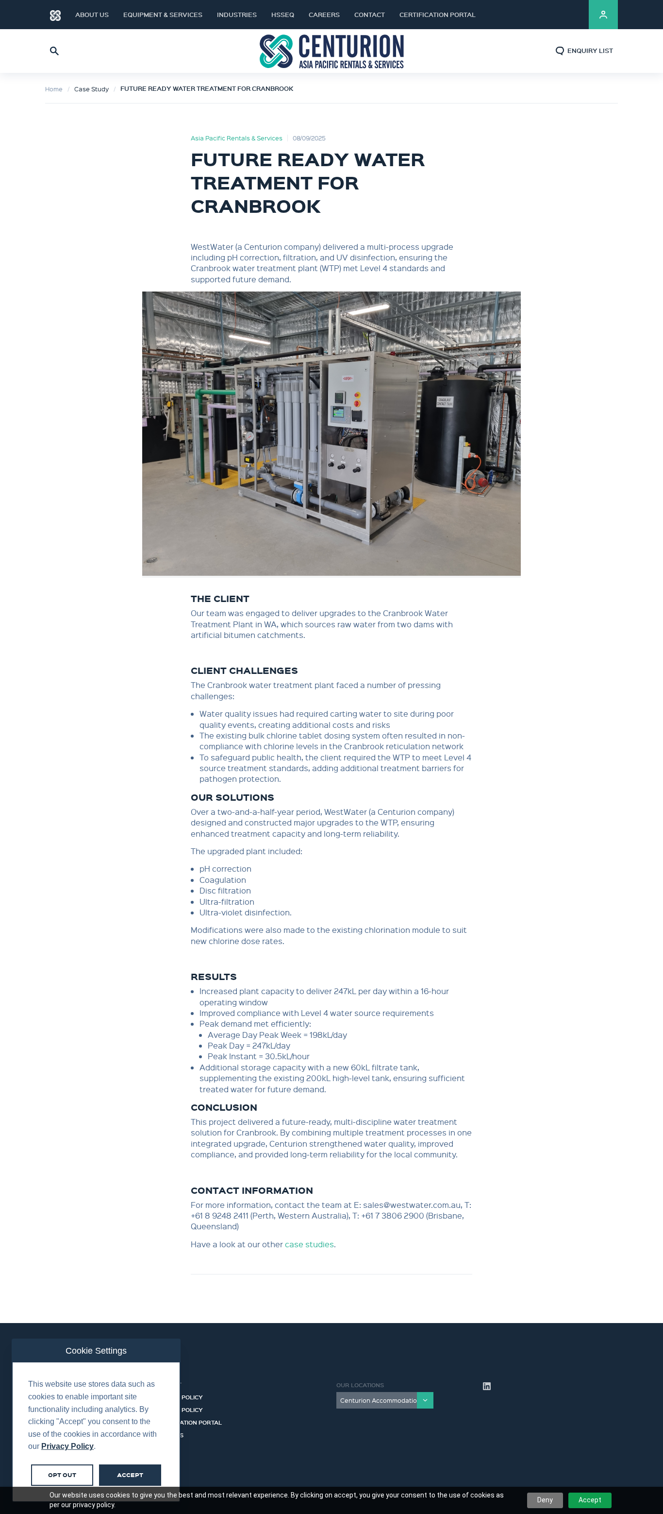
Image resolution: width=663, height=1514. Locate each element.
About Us (92, 14)
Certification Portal (437, 14)
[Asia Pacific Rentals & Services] (331, 51)
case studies (309, 1244)
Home (54, 89)
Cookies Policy (178, 1396)
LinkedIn (569, 14)
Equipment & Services (162, 14)
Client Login (603, 14)
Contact (369, 14)
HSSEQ (282, 14)
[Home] (55, 14)
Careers (324, 14)
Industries (237, 14)
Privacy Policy (178, 1408)
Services (168, 1434)
